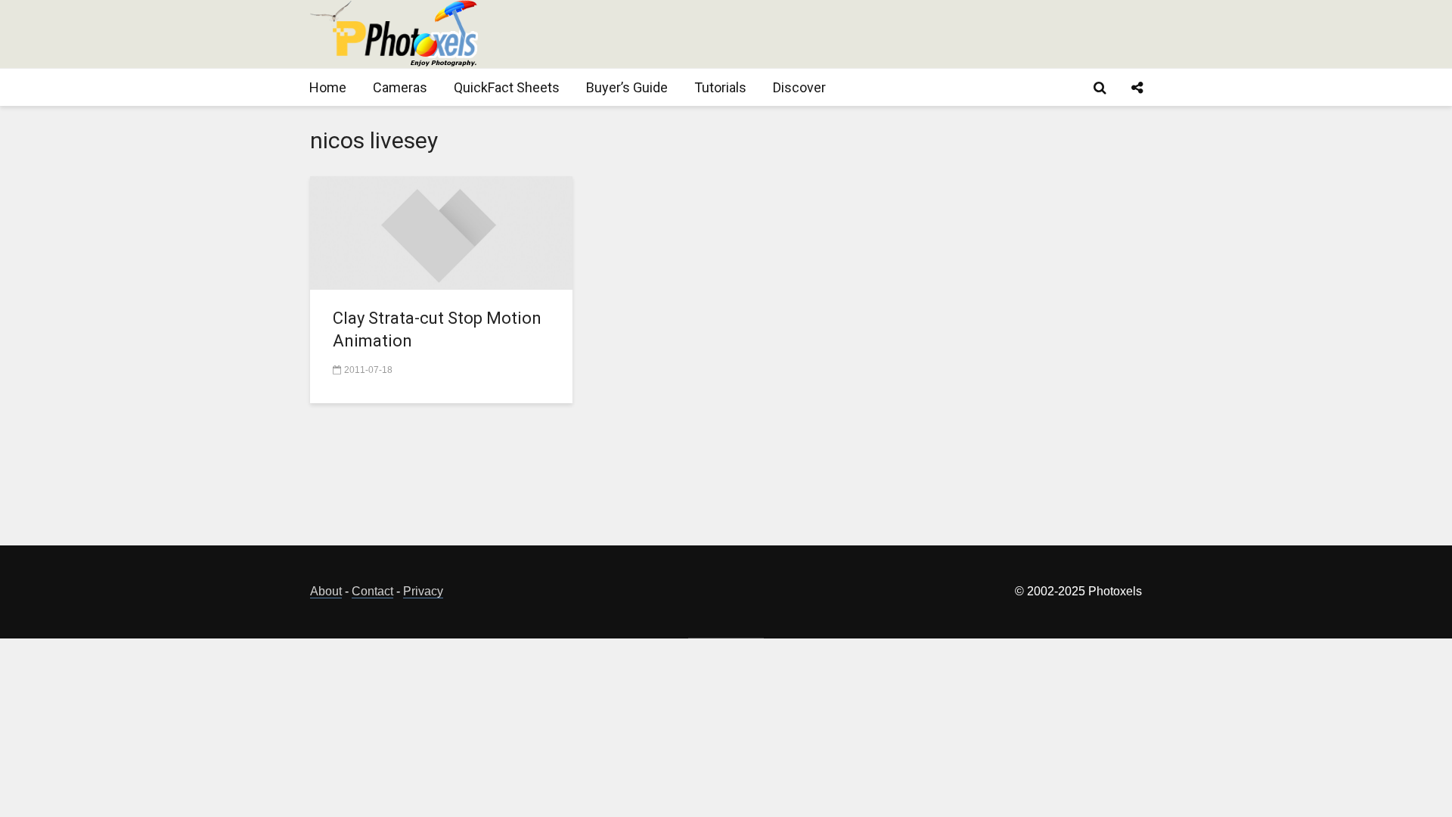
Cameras (400, 87)
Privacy (423, 591)
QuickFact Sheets (507, 87)
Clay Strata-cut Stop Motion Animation (437, 329)
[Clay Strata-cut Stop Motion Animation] (441, 231)
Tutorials (720, 87)
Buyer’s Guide (627, 87)
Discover (799, 87)
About (326, 591)
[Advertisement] (866, 34)
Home (327, 87)
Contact (372, 591)
